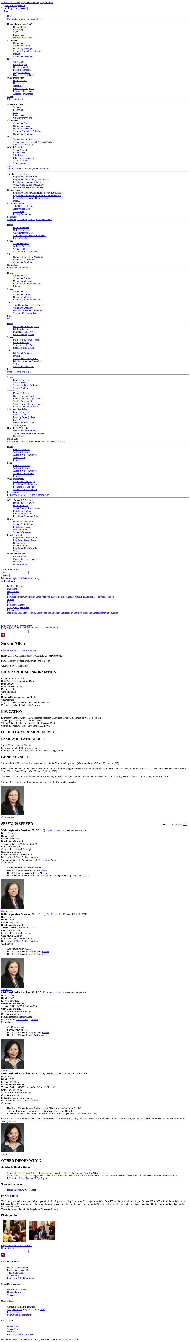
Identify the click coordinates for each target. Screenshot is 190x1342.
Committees (12, 265)
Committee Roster (21, 45)
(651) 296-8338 (14, 1309)
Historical (11, 594)
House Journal (20, 80)
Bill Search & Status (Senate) (26, 340)
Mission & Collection (17, 613)
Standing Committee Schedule (27, 51)
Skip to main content (10, 2)
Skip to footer (46, 2)
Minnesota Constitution (24, 430)
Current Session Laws (23, 366)
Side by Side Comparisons (25, 313)
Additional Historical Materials (99, 596)
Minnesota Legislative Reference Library (20, 578)
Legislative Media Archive (25, 484)
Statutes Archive (20, 388)
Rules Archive (19, 420)
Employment (19, 35)
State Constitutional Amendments (28, 433)
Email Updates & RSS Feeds (20, 1334)
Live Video (18, 449)
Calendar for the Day (23, 233)
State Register (19, 425)
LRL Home (6, 627)
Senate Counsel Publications (26, 508)
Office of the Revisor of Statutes (28, 187)
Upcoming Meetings (22, 48)
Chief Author (22, 857)
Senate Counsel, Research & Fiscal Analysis (33, 142)
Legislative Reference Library (27, 182)
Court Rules (18, 436)
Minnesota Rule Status (23, 422)
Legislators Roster (21, 527)
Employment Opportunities (105, 613)
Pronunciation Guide (23, 91)
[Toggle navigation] (2, 581)
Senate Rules (19, 152)
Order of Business (21, 230)
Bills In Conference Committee (27, 310)
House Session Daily (23, 521)
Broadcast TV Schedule (24, 259)
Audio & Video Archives (25, 454)
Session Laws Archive (23, 401)
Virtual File (79, 596)
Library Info (13, 610)
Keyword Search (21, 380)
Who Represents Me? (23, 37)
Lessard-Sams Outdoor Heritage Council (32, 198)
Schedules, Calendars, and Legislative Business (29, 219)
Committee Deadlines (23, 56)
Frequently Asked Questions (20, 1278)
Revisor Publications (22, 513)
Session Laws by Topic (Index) (27, 398)
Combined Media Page (24, 481)
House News (13, 1326)
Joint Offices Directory (23, 206)
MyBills (17, 356)
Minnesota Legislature (15, 5)
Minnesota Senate (15, 99)
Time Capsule (67, 596)
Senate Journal (20, 150)
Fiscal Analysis (20, 64)
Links (9, 602)
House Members (20, 27)
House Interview (15, 1190)
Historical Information (17, 1267)
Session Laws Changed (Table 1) (28, 404)
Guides (10, 599)
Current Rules (19, 414)
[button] (14, 1231)
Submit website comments (19, 1314)
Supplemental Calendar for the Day (29, 235)
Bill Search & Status (22, 353)
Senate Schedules (21, 243)
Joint (9, 166)
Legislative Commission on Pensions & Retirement (37, 195)
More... (16, 200)
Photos (16, 460)
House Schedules (21, 227)
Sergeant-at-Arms (21, 72)
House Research (20, 67)
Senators (17, 107)
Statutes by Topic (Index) (25, 385)
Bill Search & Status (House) (26, 326)
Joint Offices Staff (21, 209)
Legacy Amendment (22, 214)
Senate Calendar (20, 249)
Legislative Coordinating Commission (31, 179)
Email (42, 1309)
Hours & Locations (37, 613)
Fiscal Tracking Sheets (23, 334)
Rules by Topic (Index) (24, 417)
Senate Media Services (23, 473)
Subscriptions (19, 163)
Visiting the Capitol (16, 1272)
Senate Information (22, 532)
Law (9, 369)
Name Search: (7, 1248)
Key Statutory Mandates (80, 613)
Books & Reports (15, 586)
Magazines (12, 588)
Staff (15, 32)
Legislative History (16, 604)
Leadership (18, 29)
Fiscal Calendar (20, 238)
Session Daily (19, 457)
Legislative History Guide (25, 537)
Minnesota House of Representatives (24, 19)
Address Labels (20, 160)
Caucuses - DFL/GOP (23, 75)
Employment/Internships (18, 1270)
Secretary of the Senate (24, 139)
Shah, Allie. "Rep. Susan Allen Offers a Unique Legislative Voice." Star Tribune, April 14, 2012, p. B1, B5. (57, 1173)
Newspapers (13, 591)
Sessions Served (8, 650)
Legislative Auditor (22, 511)
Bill (26, 331)
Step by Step (13, 607)
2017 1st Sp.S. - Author (46, 860)
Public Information (22, 69)
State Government (26, 596)
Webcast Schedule (21, 452)
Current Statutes (20, 382)
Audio (27, 449)
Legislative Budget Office (25, 176)
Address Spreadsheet (23, 94)
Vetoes (16, 364)
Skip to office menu (30, 2)
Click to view (7, 817)
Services (65, 613)
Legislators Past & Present (25, 540)
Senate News (13, 1329)
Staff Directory (53, 613)
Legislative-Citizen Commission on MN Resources (37, 192)
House (10, 16)
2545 (185, 824)
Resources (24, 607)
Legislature (12, 596)
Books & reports (20, 564)
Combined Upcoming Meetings (28, 257)
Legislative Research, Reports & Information (28, 495)
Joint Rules (18, 86)
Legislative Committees (18, 267)
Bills (9, 315)
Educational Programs (23, 88)
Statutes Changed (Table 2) (25, 406)
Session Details (54, 830)
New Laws (18, 561)
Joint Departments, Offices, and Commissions (28, 168)
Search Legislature (10, 8)
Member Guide (20, 529)
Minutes (17, 53)
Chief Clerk (18, 61)
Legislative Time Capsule (25, 548)
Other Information (28, 650)
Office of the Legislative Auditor (28, 184)
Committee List (20, 43)
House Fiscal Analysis (23, 503)
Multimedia (12, 438)
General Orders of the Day (25, 251)
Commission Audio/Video (25, 489)
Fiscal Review (19, 556)
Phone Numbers (14, 1312)
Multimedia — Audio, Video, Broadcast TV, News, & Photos (36, 441)
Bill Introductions (21, 329)
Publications (13, 492)
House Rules (19, 83)
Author (34, 857)
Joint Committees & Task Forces (28, 305)
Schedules (12, 217)
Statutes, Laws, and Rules (19, 372)
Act (31, 331)
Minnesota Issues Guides (24, 559)
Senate (10, 96)
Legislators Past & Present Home (16, 626)
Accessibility (19, 211)
